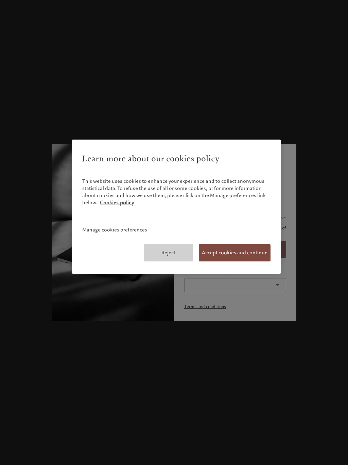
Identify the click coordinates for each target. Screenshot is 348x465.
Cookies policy (117, 202)
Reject (168, 252)
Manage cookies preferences (114, 229)
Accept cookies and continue (234, 252)
